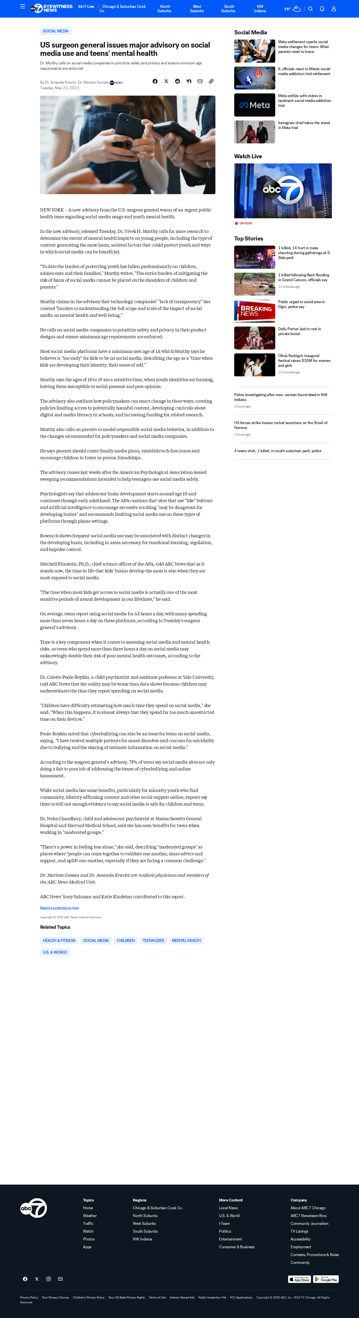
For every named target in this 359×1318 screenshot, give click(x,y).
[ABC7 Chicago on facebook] (25, 1279)
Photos (89, 1239)
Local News (228, 1208)
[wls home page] (33, 1208)
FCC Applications (241, 1297)
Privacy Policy (29, 1297)
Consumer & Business (236, 1247)
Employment (301, 1247)
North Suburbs (164, 8)
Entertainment (230, 1239)
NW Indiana (260, 8)
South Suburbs (228, 8)
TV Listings (299, 1231)
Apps (87, 1247)
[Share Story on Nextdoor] (189, 81)
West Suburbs (197, 8)
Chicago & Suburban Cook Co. (122, 8)
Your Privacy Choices (55, 1297)
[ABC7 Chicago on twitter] (37, 1279)
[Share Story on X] (166, 81)
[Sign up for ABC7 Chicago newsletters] (60, 1279)
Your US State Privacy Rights (126, 1297)
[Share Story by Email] (200, 81)
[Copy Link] (211, 81)
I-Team (224, 1224)
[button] (23, 6)
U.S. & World (229, 1216)
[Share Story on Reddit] (177, 81)
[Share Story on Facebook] (155, 81)
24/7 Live (86, 6)
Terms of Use (157, 1297)
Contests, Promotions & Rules (315, 1255)
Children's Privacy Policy (89, 1297)
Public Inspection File (212, 1297)
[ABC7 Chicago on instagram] (48, 1279)
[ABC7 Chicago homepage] (51, 8)
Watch (88, 1231)
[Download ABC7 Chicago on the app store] (299, 1279)
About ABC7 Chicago (308, 1208)
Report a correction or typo (59, 908)
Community (300, 1263)
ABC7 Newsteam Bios (308, 1216)
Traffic (88, 1224)
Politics (225, 1231)
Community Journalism (309, 1224)
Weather (90, 1216)
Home (88, 1208)
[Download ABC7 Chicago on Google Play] (326, 1279)
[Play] (283, 190)
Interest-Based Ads (182, 1297)
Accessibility (301, 1239)
